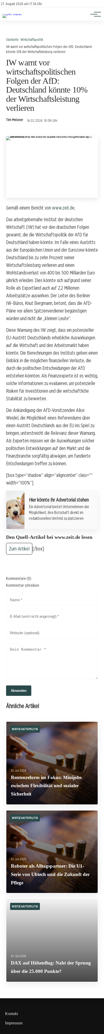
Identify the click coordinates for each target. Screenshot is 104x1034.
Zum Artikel (19, 549)
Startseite (12, 39)
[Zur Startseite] (12, 13)
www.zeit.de (63, 208)
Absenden (19, 691)
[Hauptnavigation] (93, 14)
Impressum (13, 1023)
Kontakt (11, 1013)
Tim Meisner (14, 119)
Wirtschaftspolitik (31, 39)
